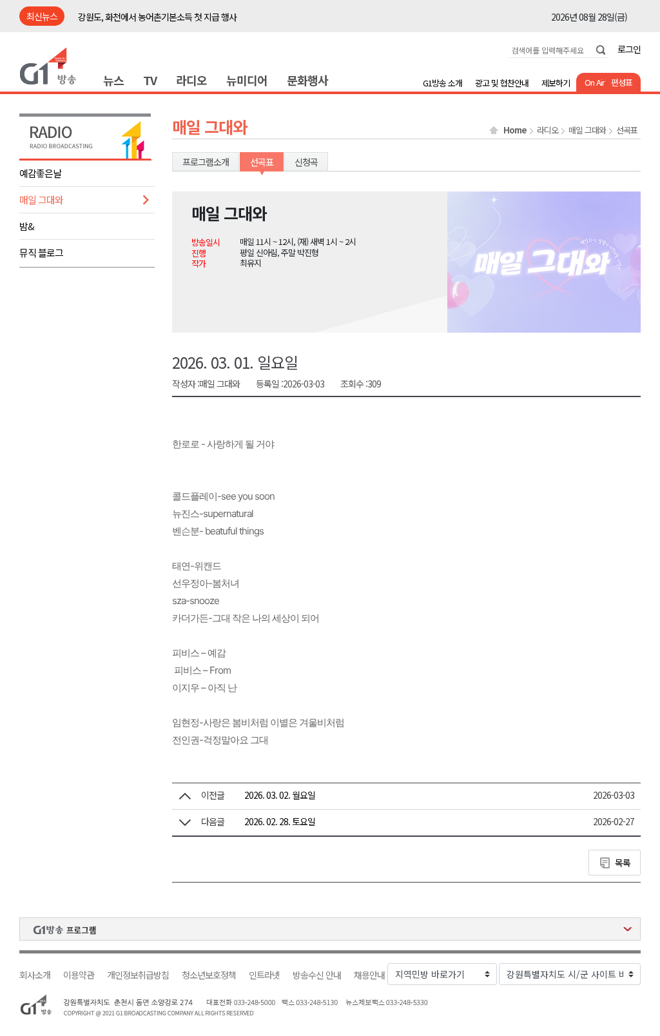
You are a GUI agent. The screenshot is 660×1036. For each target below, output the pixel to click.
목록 (622, 862)
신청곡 (306, 161)
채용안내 (369, 975)
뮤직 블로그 (41, 252)
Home (515, 130)
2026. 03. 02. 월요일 (279, 794)
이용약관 (78, 975)
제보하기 (555, 83)
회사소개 (34, 975)
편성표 (621, 82)
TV (150, 80)
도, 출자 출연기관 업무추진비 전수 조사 (145, 16)
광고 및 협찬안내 (502, 83)
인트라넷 (264, 975)
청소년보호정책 (209, 975)
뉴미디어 (246, 80)
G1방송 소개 (442, 83)
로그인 (629, 49)
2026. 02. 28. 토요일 (279, 821)
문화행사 (307, 80)
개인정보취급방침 (138, 975)
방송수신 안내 (317, 975)
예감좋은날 (40, 173)
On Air (595, 82)
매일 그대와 (41, 199)
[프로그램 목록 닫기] (330, 929)
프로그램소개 (205, 161)
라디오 (191, 80)
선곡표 (626, 130)
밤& (26, 226)
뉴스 (113, 80)
